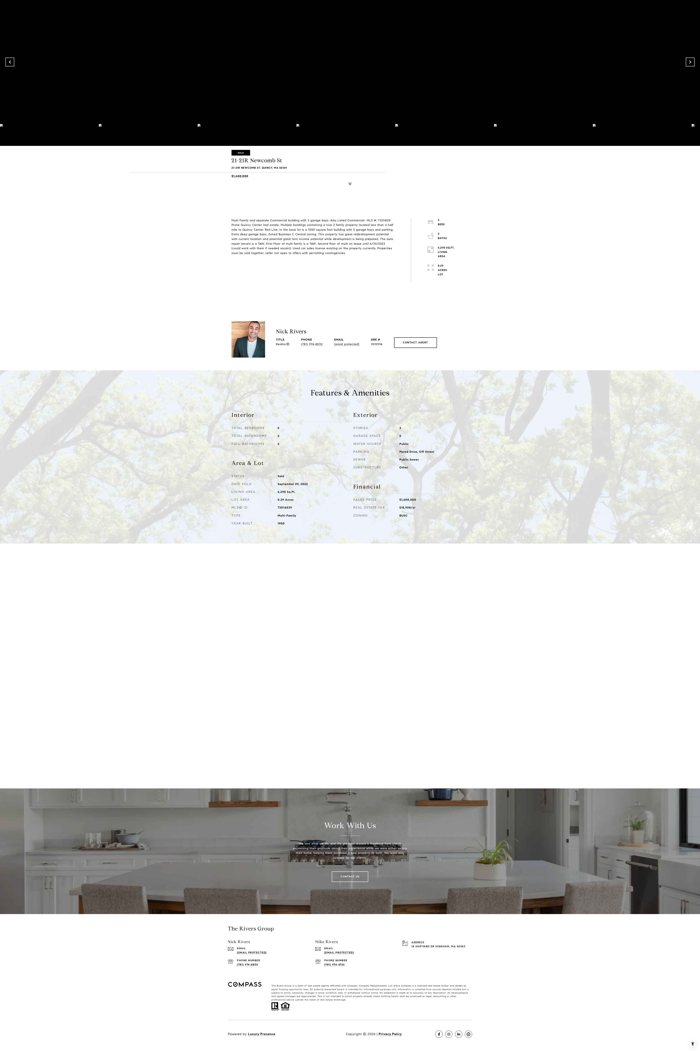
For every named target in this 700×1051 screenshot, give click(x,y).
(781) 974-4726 (334, 964)
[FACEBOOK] (439, 1034)
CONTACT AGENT (415, 342)
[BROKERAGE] (468, 1034)
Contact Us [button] (350, 876)
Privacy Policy (390, 1034)
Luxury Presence (261, 1034)
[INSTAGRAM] (448, 1034)
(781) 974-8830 (312, 344)
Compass (364, 985)
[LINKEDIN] (458, 1034)
